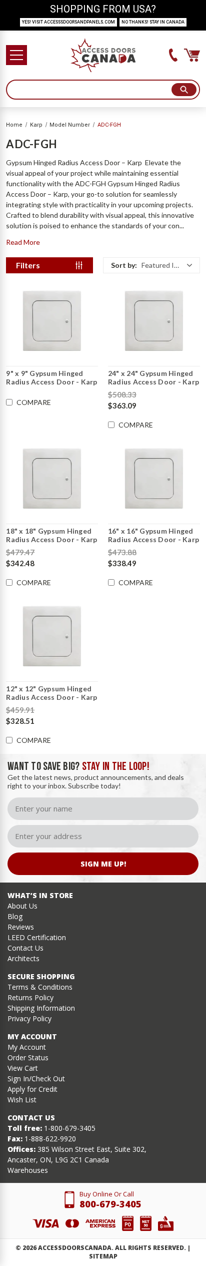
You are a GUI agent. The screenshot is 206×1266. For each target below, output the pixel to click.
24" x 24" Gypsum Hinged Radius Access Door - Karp (153, 377)
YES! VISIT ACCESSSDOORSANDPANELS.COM (68, 22)
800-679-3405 (111, 1204)
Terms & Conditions (40, 987)
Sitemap (103, 1256)
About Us (23, 906)
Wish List (22, 1099)
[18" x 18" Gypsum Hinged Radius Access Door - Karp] (52, 478)
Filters (28, 265)
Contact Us (26, 948)
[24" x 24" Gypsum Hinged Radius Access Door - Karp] (154, 320)
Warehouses (28, 1170)
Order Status (28, 1057)
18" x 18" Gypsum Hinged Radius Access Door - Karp (51, 535)
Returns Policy (31, 997)
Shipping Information (41, 1008)
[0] (192, 55)
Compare (33, 402)
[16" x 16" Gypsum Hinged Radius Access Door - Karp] (154, 478)
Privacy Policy (30, 1018)
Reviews (21, 927)
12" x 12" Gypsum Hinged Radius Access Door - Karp (51, 693)
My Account (27, 1047)
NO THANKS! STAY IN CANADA (153, 22)
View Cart (23, 1068)
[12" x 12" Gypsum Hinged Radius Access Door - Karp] (52, 636)
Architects (24, 958)
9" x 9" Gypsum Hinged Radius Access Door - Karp (51, 377)
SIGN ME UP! (103, 864)
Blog (15, 916)
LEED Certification (37, 937)
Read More (23, 242)
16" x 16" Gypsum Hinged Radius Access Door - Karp (153, 535)
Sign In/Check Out (36, 1078)
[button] (151, 265)
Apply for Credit (33, 1089)
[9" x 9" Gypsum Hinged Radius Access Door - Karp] (52, 320)
